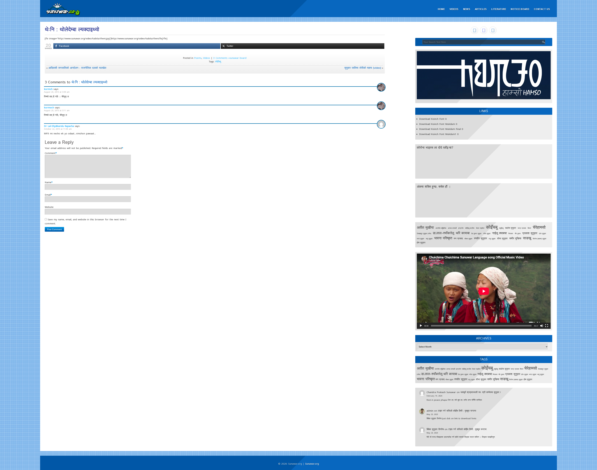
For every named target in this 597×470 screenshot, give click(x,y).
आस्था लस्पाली (452, 228)
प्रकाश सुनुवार (529, 233)
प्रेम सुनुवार (542, 233)
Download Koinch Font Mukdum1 (437, 134)
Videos (453, 9)
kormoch (49, 107)
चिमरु (529, 228)
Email (48, 194)
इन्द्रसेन (460, 228)
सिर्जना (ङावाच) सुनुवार (539, 239)
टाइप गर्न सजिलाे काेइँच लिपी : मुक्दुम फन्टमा (457, 410)
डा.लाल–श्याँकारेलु (443, 233)
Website (49, 206)
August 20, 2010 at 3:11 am (56, 110)
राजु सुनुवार (492, 239)
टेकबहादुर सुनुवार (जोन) (424, 233)
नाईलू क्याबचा (499, 233)
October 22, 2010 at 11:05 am (58, 129)
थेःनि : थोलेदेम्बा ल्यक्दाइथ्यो (89, 82)
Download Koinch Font (431, 118)
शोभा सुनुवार (502, 238)
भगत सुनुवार (420, 239)
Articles (481, 9)
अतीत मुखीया (425, 227)
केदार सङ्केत (480, 228)
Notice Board (520, 9)
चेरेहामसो (539, 227)
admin (430, 410)
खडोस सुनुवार (510, 228)
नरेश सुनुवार (487, 233)
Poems (197, 57)
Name (48, 182)
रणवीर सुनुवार (480, 238)
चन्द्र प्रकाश (522, 228)
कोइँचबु (218, 61)
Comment (50, 153)
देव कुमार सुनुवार (476, 233)
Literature (498, 9)
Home (441, 9)
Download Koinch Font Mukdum (437, 123)
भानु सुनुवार (429, 239)
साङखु (527, 238)
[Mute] (541, 325)
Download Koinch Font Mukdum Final (440, 128)
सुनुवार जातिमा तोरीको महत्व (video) (362, 67)
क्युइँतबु (501, 228)
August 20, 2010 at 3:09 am (56, 92)
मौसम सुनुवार (468, 239)
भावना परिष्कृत (443, 238)
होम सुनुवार (421, 242)
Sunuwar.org (312, 463)
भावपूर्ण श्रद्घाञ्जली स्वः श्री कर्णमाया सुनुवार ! (480, 392)
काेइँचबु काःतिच (469, 228)
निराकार (510, 233)
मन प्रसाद (458, 238)
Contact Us (542, 9)
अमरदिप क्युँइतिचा (440, 228)
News (466, 9)
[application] (484, 291)
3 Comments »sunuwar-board (229, 57)
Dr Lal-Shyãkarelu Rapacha (59, 125)
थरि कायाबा (463, 233)
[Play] (420, 325)
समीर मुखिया (515, 238)
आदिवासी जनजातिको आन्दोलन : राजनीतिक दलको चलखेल (77, 67)
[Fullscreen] (546, 325)
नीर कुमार (518, 233)
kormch (48, 88)
